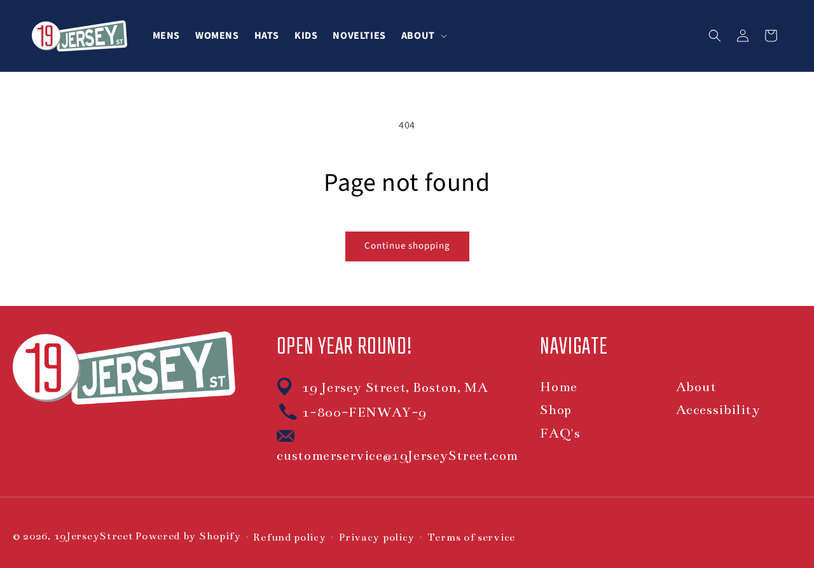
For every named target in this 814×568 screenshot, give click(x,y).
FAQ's (560, 433)
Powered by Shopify (188, 536)
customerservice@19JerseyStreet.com (397, 455)
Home (558, 386)
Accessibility (718, 409)
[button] (423, 35)
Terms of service (471, 537)
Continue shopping (407, 246)
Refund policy (289, 537)
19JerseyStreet (94, 536)
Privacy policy (376, 537)
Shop (555, 409)
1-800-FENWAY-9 (364, 412)
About (696, 386)
